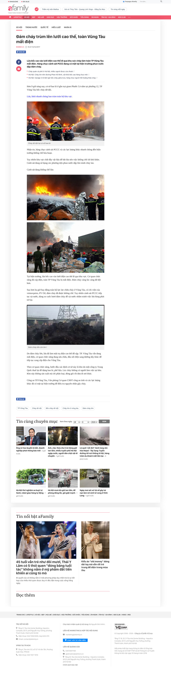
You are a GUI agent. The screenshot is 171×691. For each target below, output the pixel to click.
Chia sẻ (22, 52)
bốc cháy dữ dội (52, 408)
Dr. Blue (26, 2)
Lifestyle (18, 17)
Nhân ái (67, 27)
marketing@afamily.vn (74, 635)
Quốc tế (44, 27)
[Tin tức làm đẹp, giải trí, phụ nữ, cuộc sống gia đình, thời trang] (18, 9)
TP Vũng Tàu (23, 408)
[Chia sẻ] (18, 62)
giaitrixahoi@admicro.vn (75, 654)
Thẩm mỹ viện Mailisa (50, 9)
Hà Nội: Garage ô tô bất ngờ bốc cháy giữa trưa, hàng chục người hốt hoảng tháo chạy (62, 78)
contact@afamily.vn (31, 639)
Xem (104, 421)
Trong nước (31, 27)
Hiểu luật (56, 27)
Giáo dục (50, 17)
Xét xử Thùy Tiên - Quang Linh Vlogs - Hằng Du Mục (84, 9)
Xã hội (26, 17)
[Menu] (129, 17)
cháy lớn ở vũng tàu (70, 408)
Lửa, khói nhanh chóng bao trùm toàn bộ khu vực (49, 96)
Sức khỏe (74, 17)
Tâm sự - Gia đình (108, 17)
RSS (129, 615)
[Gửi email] (18, 68)
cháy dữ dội (37, 408)
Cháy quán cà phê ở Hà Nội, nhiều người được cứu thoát (50, 71)
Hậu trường (62, 17)
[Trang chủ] (10, 17)
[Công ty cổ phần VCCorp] (121, 626)
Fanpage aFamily (131, 1)
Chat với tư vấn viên (76, 640)
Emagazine (14, 2)
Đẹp (33, 17)
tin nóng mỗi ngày (118, 9)
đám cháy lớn (88, 408)
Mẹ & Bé (41, 17)
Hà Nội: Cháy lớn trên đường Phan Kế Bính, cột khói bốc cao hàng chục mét (58, 75)
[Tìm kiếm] (161, 1)
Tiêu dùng (84, 17)
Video (124, 615)
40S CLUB (122, 17)
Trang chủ (20, 615)
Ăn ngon (95, 17)
